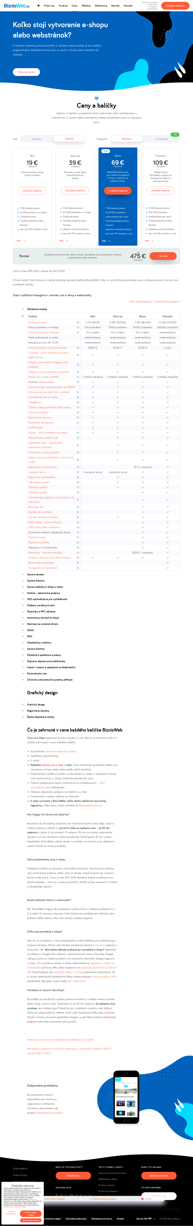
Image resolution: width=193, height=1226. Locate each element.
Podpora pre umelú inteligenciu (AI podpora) (48, 364)
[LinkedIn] (85, 1195)
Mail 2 (47, 1053)
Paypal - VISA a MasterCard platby (48, 432)
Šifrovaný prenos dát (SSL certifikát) (49, 392)
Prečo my (49, 5)
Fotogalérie (34, 402)
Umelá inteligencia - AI (24, 1181)
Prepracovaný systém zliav (43, 437)
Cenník (148, 1198)
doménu (99, 945)
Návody (115, 5)
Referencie (101, 5)
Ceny (75, 5)
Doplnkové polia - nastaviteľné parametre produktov (45, 445)
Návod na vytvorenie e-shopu (112, 1172)
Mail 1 (40, 1053)
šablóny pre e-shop (52, 765)
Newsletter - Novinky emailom (45, 552)
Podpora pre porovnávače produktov (48, 372)
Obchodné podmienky (76, 1218)
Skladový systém (37, 492)
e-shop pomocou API (103, 976)
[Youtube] (71, 1195)
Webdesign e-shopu (107, 1179)
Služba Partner (20, 1175)
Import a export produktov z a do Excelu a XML (50, 460)
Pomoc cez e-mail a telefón (43, 376)
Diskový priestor (37, 322)
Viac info (163, 256)
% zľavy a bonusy (106, 1185)
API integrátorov (77, 981)
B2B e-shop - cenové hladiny (44, 522)
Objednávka (73, 1175)
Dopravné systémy (38, 542)
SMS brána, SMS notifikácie (44, 527)
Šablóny (86, 5)
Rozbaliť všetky (104, 1198)
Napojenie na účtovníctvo (42, 467)
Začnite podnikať (159, 1175)
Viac (19, 240)
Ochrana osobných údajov (49, 1218)
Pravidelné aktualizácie (41, 422)
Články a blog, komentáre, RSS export (49, 407)
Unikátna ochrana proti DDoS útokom (49, 557)
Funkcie (63, 5)
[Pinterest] (81, 1195)
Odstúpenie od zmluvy (101, 1218)
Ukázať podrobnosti (11, 1212)
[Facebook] (57, 1195)
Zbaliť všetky (54, 1198)
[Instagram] (61, 1195)
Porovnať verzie (26, 72)
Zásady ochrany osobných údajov (15, 1207)
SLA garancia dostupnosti (42, 567)
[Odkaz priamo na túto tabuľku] (22, 316)
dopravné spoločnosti (93, 967)
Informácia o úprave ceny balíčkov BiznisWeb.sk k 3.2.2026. (60, 1039)
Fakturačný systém (38, 482)
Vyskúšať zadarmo (175, 5)
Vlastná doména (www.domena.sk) (47, 347)
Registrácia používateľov (41, 477)
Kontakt (128, 5)
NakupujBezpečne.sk (90, 805)
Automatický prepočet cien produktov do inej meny (51, 499)
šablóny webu (46, 382)
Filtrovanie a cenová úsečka (43, 452)
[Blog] (90, 1195)
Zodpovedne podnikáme (49, 1112)
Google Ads (32, 1199)
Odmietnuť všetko (31, 1220)
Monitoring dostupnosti (41, 562)
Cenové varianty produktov (43, 517)
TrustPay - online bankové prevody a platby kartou (49, 355)
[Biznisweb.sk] (17, 5)
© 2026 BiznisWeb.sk (169, 1218)
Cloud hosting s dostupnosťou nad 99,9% (51, 387)
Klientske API (36, 507)
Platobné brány (36, 537)
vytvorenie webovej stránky (60, 751)
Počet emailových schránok (43, 332)
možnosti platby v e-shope (69, 972)
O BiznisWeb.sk (20, 1168)
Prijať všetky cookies (31, 1213)
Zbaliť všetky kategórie (140, 301)
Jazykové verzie (37, 472)
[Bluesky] (76, 1195)
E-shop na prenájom (108, 1191)
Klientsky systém (37, 487)
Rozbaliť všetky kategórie (167, 301)
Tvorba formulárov (38, 412)
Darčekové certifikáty (40, 512)
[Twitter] (66, 1195)
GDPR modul (35, 427)
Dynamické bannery (39, 417)
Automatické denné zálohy (43, 397)
